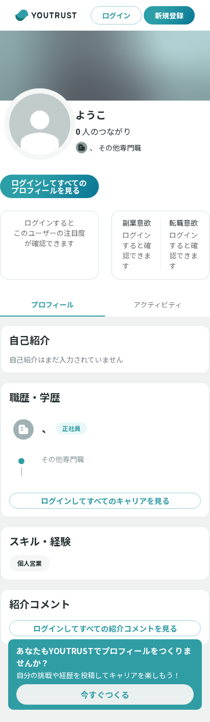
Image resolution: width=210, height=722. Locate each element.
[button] (105, 66)
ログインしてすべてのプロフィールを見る (49, 186)
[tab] (52, 304)
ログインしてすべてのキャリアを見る (105, 500)
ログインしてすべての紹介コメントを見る (105, 628)
